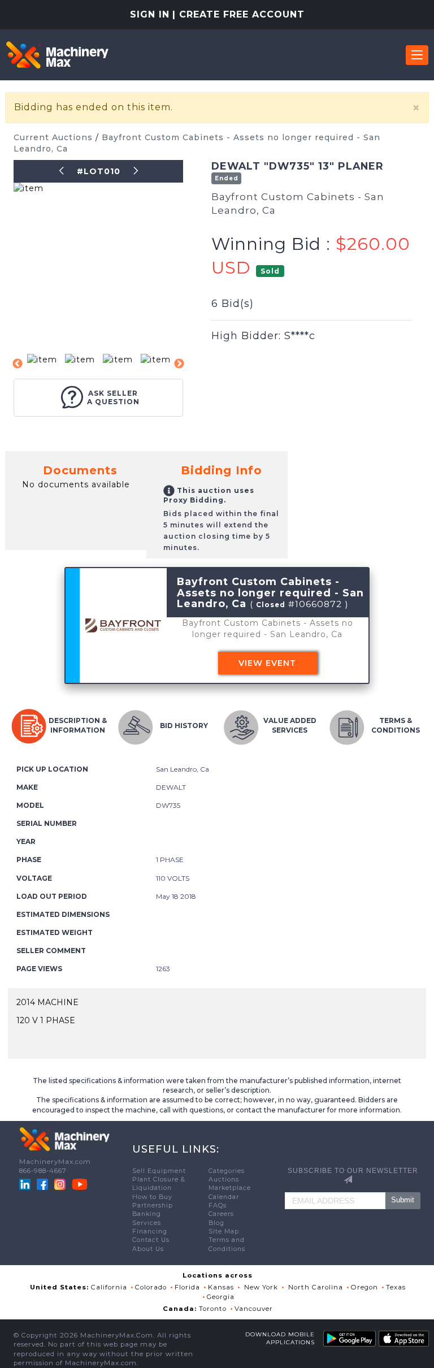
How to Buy (152, 1197)
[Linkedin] (26, 1184)
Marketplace (230, 1188)
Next (179, 364)
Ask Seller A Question (113, 397)
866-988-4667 (43, 1171)
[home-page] (57, 55)
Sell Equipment (159, 1171)
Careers (221, 1214)
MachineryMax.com (55, 1162)
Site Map (224, 1231)
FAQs (218, 1205)
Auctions (224, 1179)
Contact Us (151, 1240)
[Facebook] (42, 1184)
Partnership (152, 1205)
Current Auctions (55, 137)
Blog (216, 1223)
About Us (148, 1249)
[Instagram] (61, 1184)
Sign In (150, 14)
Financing (149, 1231)
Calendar (224, 1197)
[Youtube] (80, 1184)
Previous (17, 364)
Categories (227, 1171)
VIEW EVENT (267, 663)
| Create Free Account (238, 14)
